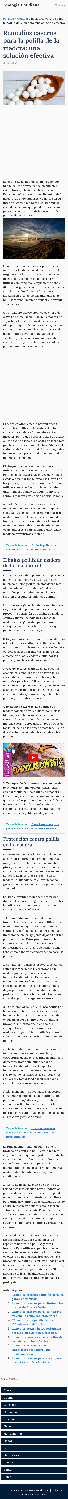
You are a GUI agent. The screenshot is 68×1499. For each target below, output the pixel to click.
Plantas (9, 1462)
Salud (8, 1469)
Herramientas (13, 1433)
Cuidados (10, 1412)
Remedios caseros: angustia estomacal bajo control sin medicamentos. (31, 1350)
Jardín (8, 1448)
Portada (8, 18)
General (22, 18)
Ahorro (8, 1390)
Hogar (8, 1441)
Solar (7, 1477)
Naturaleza (11, 1455)
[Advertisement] (34, 144)
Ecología (10, 1419)
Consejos (10, 1405)
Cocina (8, 1397)
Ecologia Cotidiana (21, 5)
